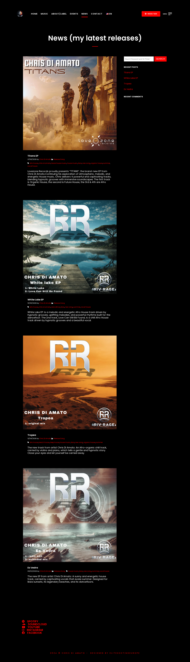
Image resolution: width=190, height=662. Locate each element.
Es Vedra (128, 89)
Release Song (59, 159)
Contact (96, 13)
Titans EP (128, 72)
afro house (34, 163)
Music (44, 13)
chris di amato (45, 163)
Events (74, 13)
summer (106, 163)
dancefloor (55, 307)
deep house (54, 442)
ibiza (80, 163)
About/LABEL (59, 13)
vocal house (32, 166)
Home (34, 13)
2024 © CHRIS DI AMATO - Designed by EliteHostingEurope (95, 653)
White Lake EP (131, 78)
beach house (44, 442)
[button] (151, 14)
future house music (58, 163)
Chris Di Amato (45, 159)
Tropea (127, 83)
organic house (96, 163)
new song (86, 163)
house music (72, 163)
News (84, 13)
